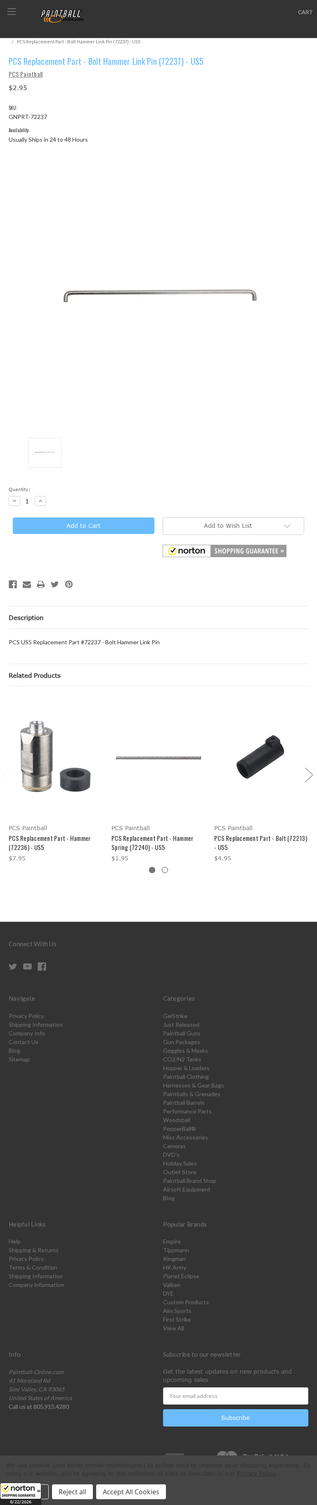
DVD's (171, 1154)
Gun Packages (181, 1041)
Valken (171, 1284)
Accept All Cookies (131, 1491)
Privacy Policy (26, 1015)
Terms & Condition (33, 1267)
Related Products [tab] (35, 675)
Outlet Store (179, 1171)
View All (173, 1328)
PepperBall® (179, 1128)
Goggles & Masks (185, 1050)
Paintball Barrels (184, 1102)
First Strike (177, 1319)
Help (15, 1241)
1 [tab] (152, 870)
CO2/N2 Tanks (182, 1059)
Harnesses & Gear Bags (193, 1085)
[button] (20, 1494)
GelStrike (175, 1015)
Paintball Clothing (186, 1076)
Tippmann (176, 1249)
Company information (36, 1284)
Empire (172, 1241)
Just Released (181, 1024)
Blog (14, 1050)
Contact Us (23, 1041)
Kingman (174, 1258)
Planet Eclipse (181, 1275)
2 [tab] (165, 870)
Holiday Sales (180, 1163)
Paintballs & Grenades (191, 1093)
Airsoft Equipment (187, 1189)
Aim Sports (177, 1310)
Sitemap (19, 1059)
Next (308, 774)
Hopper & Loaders (186, 1067)
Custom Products (186, 1302)
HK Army (174, 1267)
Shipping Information (36, 1024)
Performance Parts (187, 1111)
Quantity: (20, 489)
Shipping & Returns (34, 1249)
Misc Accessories (185, 1137)
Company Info (27, 1033)
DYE (168, 1293)
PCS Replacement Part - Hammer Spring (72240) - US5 (152, 842)
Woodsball (176, 1119)
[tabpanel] (56, 780)
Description (26, 617)
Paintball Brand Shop (189, 1180)
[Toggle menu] (11, 11)
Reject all (72, 1491)
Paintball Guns (182, 1033)
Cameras (174, 1145)
